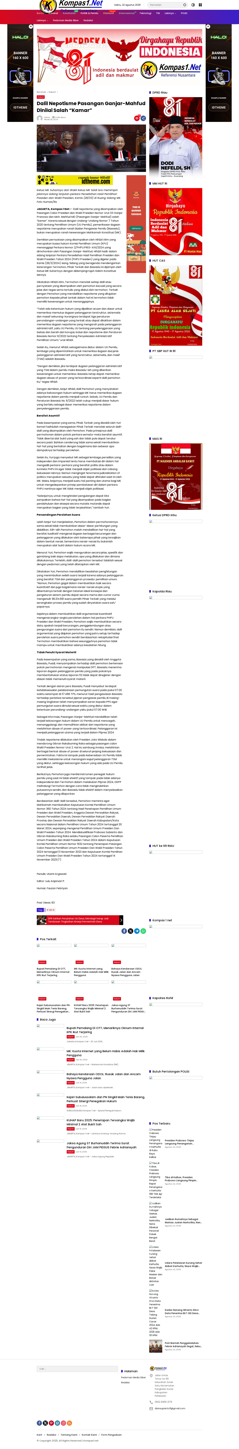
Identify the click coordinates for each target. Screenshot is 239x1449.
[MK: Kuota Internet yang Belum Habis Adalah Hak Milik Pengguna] (91, 955)
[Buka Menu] (200, 5)
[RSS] (69, 1423)
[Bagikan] (143, 118)
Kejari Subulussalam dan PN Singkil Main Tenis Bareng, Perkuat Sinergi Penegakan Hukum (53, 1008)
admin (47, 117)
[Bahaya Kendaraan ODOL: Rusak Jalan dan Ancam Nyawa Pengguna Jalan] (128, 955)
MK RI (51, 910)
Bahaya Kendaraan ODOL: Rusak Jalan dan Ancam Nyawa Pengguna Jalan (126, 972)
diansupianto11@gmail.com (170, 1408)
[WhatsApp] (143, 931)
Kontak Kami (89, 1434)
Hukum (41, 97)
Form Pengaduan (111, 1434)
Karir (39, 1434)
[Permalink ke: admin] (40, 118)
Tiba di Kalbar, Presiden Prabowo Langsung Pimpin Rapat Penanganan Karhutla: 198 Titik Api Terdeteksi (182, 1179)
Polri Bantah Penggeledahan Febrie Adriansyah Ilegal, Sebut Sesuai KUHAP (183, 1345)
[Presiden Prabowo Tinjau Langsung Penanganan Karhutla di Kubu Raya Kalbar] (155, 1143)
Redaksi (125, 1382)
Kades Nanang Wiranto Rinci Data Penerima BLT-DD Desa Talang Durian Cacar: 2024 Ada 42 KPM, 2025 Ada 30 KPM (182, 1312)
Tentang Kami (69, 1434)
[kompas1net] (70, 4)
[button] (184, 4)
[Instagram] (63, 1423)
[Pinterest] (51, 1423)
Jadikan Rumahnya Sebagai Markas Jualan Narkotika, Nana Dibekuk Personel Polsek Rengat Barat (183, 1221)
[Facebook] (124, 931)
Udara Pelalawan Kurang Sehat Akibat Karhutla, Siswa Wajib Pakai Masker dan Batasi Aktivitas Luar (183, 1264)
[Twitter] (130, 931)
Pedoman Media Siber (133, 1377)
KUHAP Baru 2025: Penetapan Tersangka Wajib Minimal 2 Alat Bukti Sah (91, 1008)
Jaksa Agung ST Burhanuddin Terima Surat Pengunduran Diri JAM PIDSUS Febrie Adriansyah (128, 1008)
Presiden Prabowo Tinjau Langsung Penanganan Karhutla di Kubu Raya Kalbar (182, 1142)
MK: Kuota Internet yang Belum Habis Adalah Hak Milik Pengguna (91, 972)
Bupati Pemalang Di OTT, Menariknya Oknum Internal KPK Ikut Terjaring (53, 972)
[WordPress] (57, 1423)
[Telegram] (137, 931)
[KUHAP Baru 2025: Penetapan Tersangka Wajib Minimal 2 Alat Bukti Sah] (91, 991)
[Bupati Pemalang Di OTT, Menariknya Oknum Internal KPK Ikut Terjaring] (54, 955)
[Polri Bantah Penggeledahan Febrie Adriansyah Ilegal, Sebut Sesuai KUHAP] (155, 1346)
